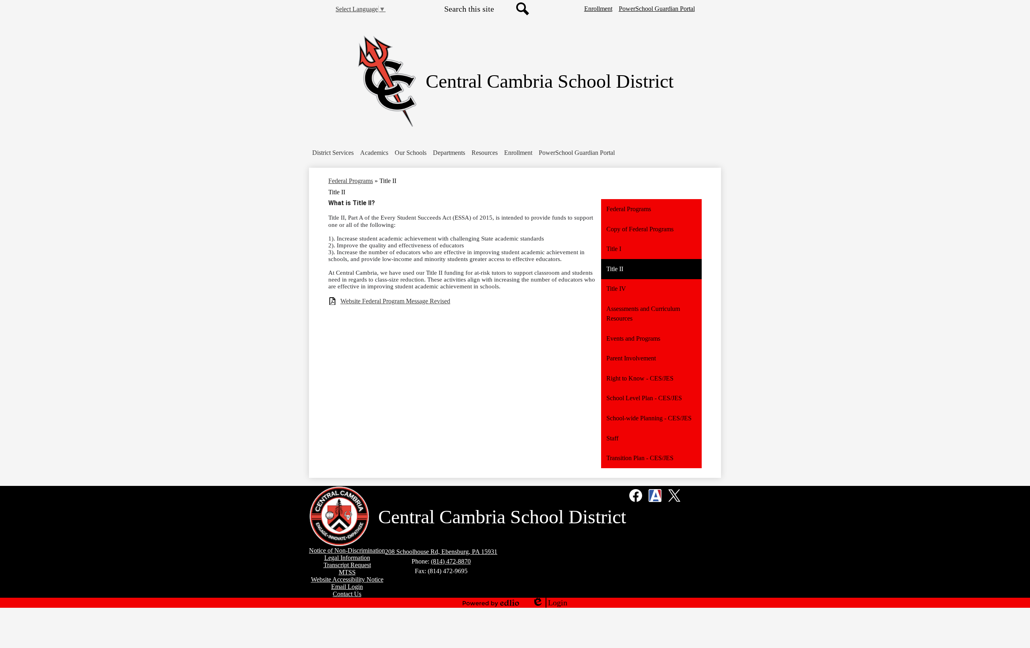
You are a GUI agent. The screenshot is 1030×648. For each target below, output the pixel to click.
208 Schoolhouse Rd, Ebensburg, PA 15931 (441, 551)
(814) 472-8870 (451, 561)
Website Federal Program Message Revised (395, 301)
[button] (333, 153)
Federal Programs (350, 180)
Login (549, 603)
